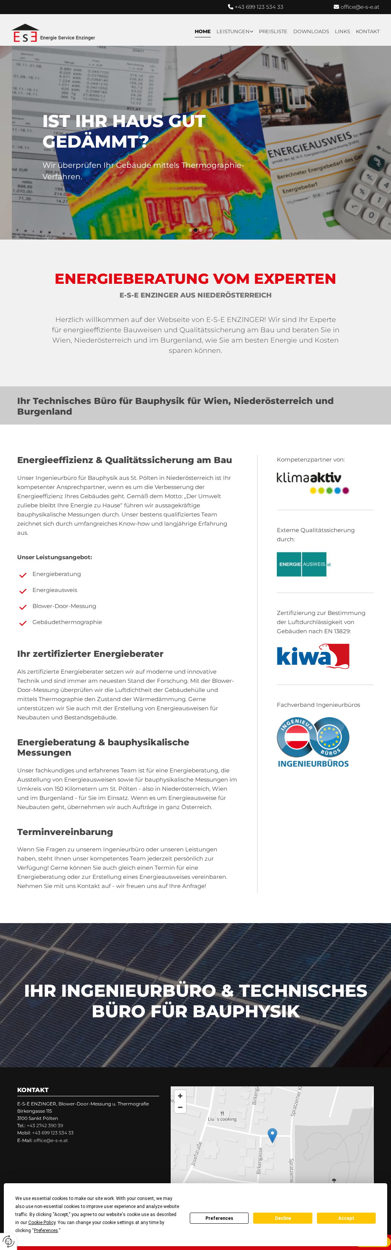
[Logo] (53, 33)
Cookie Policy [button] (41, 1222)
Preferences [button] (46, 1230)
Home (203, 31)
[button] (272, 1136)
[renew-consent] (8, 1241)
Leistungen (233, 31)
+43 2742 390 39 (45, 1125)
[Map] (272, 1143)
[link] (232, 31)
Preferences (219, 1218)
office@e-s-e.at (360, 6)
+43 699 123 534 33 (259, 6)
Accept (346, 1218)
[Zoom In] (180, 1096)
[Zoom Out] (180, 1107)
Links (342, 31)
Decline (283, 1218)
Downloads (311, 31)
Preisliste (273, 31)
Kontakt (368, 31)
